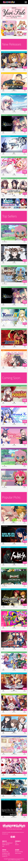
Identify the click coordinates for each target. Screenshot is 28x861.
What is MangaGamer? (7, 843)
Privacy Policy (17, 860)
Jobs (3, 846)
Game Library (18, 853)
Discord (17, 844)
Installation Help (6, 853)
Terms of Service (11, 860)
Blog (16, 843)
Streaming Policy (6, 855)
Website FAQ (5, 851)
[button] (25, 202)
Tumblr (16, 836)
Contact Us (4, 856)
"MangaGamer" (14, 827)
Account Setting (19, 851)
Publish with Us (5, 844)
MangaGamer (9, 2)
